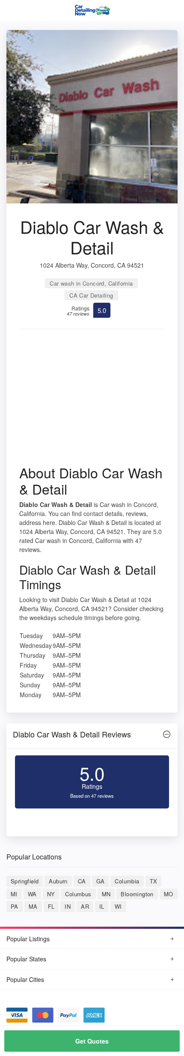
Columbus (78, 894)
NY (51, 894)
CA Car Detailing (91, 295)
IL (101, 906)
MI (14, 894)
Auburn (58, 881)
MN (106, 894)
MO (168, 894)
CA (82, 881)
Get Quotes (92, 1041)
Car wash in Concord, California (91, 283)
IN (68, 906)
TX (153, 881)
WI (118, 906)
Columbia (127, 881)
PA (14, 906)
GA (100, 881)
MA (33, 906)
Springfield (25, 881)
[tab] (92, 736)
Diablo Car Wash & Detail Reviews (72, 734)
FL (51, 906)
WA (32, 894)
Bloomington (137, 894)
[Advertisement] (92, 400)
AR (85, 906)
